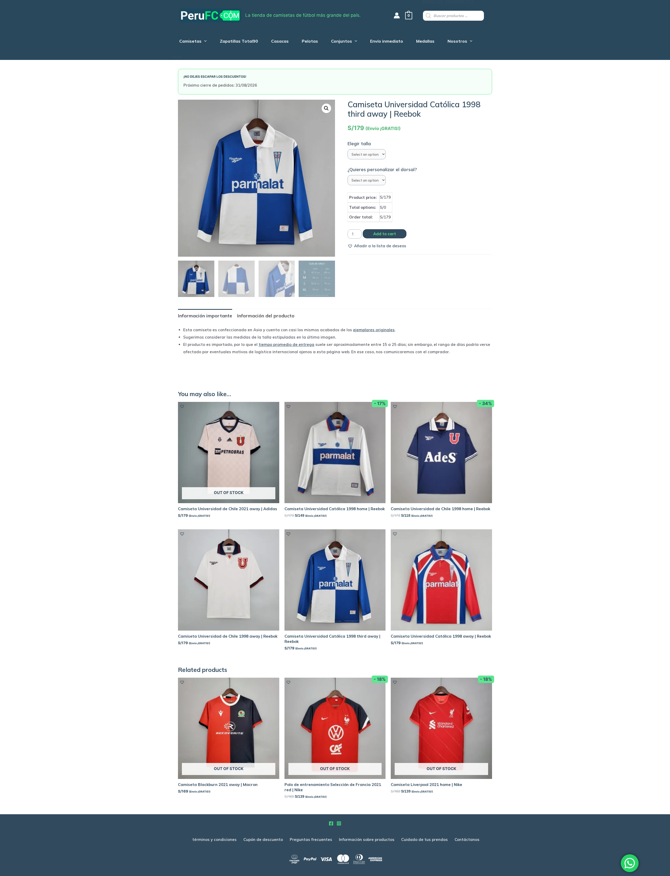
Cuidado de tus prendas (424, 839)
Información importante (205, 316)
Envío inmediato (386, 42)
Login (176, 56)
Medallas (425, 42)
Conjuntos (341, 42)
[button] (377, 246)
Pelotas (310, 42)
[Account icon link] (397, 15)
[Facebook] (331, 823)
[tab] (205, 315)
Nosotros (457, 42)
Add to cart (384, 233)
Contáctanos (467, 839)
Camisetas (190, 42)
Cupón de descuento (263, 839)
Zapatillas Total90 (239, 42)
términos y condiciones (214, 839)
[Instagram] (339, 823)
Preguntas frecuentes (311, 839)
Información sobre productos (366, 839)
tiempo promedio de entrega (286, 344)
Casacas (280, 42)
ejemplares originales (374, 329)
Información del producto (265, 316)
